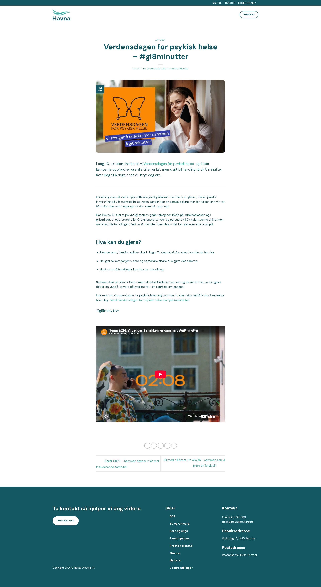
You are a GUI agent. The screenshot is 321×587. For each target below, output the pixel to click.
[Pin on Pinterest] (167, 446)
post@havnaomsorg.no (238, 522)
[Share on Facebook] (147, 446)
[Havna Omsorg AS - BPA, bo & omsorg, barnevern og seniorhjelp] (65, 15)
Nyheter (229, 2)
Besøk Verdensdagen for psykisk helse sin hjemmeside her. (150, 300)
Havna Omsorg (179, 68)
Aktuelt (160, 40)
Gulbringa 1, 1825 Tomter (239, 538)
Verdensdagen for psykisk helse (169, 163)
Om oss (216, 2)
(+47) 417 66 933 (234, 517)
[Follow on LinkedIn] (266, 3)
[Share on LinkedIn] (174, 446)
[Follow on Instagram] (263, 3)
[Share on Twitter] (154, 446)
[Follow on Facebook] (259, 3)
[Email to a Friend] (161, 446)
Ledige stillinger (247, 2)
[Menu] (265, 15)
